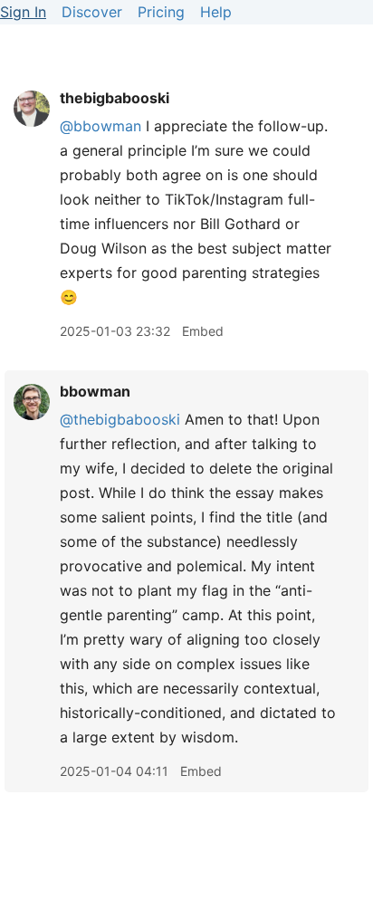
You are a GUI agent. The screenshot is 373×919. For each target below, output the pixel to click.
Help (216, 12)
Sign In (23, 12)
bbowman (95, 391)
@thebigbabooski (120, 419)
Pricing (161, 12)
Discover (92, 12)
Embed (203, 331)
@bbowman (100, 126)
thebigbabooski (114, 98)
